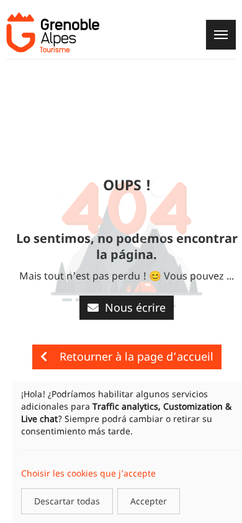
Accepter (148, 501)
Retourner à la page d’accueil (136, 356)
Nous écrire (135, 307)
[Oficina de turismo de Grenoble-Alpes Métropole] (52, 32)
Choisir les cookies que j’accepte (88, 473)
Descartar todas (67, 501)
